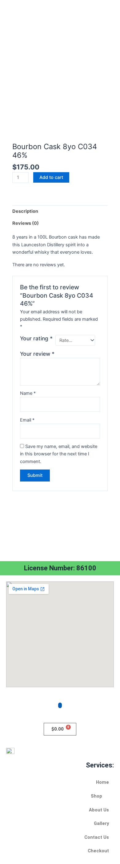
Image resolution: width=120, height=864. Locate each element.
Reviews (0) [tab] (25, 223)
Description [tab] (25, 211)
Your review (37, 354)
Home (102, 782)
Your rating (36, 338)
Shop (96, 796)
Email (27, 420)
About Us (99, 810)
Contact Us (96, 837)
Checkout (98, 851)
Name (28, 393)
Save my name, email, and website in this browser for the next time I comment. (58, 454)
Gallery (101, 823)
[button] (60, 796)
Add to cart (51, 177)
